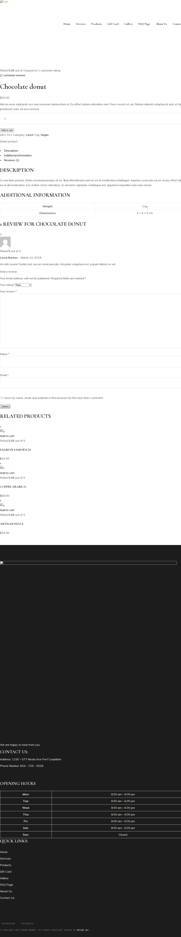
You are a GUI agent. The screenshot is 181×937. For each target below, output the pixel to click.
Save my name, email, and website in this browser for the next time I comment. (54, 398)
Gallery (4, 878)
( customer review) (12, 75)
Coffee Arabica (13, 487)
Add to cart (7, 130)
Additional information (18, 155)
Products (5, 865)
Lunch (30, 135)
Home (4, 852)
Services (5, 858)
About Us (6, 891)
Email (4, 375)
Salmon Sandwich (15, 450)
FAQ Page (6, 884)
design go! (83, 930)
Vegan (44, 135)
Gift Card (5, 871)
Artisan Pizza (11, 524)
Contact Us (7, 897)
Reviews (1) (11, 160)
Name (5, 354)
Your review (8, 291)
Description (11, 150)
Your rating (7, 285)
